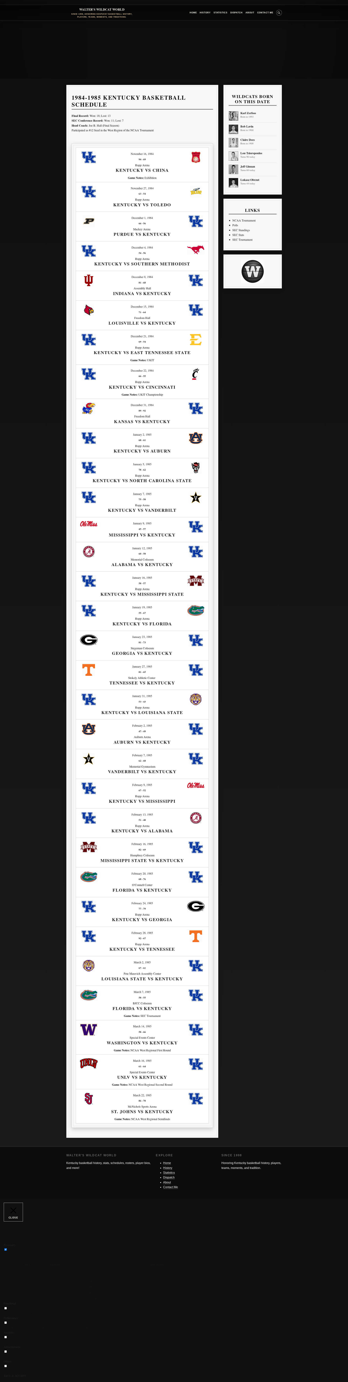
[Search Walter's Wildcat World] (279, 13)
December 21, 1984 (142, 336)
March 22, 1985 (142, 1095)
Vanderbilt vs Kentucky (142, 771)
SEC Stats (238, 235)
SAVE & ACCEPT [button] (15, 1376)
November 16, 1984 (142, 154)
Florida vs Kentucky (142, 890)
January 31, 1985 (142, 696)
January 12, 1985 (142, 548)
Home (193, 12)
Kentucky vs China (142, 170)
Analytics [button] (9, 1332)
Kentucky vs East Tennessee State (142, 352)
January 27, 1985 (142, 666)
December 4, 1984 (142, 247)
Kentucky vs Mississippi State (142, 594)
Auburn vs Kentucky (142, 742)
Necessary (14, 1249)
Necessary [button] (10, 1245)
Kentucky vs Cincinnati (142, 387)
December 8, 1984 (142, 277)
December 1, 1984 (142, 218)
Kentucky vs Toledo (142, 204)
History (205, 12)
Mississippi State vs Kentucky (142, 860)
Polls (235, 225)
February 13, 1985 (142, 814)
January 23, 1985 (142, 637)
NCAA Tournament (244, 220)
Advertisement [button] (12, 1347)
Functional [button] (10, 1303)
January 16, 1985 (142, 577)
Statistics (220, 12)
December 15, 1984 (142, 306)
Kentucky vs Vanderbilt (142, 510)
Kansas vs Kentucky (142, 421)
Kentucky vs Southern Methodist (142, 263)
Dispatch (236, 12)
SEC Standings (241, 230)
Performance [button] (11, 1318)
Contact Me (265, 12)
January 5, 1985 (142, 464)
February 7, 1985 (142, 755)
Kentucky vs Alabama (142, 830)
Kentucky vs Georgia (142, 919)
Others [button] (7, 1361)
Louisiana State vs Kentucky (142, 978)
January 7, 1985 (142, 494)
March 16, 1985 (142, 1060)
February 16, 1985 (142, 844)
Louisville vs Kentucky (142, 323)
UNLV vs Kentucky (142, 1077)
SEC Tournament (242, 239)
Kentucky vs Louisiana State (142, 712)
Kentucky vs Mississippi (142, 801)
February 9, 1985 (142, 785)
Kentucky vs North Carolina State (142, 480)
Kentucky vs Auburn (142, 451)
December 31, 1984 (142, 405)
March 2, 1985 (142, 962)
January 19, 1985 (142, 607)
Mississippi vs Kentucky (142, 535)
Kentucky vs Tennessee (142, 949)
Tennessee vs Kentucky (142, 682)
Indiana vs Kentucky (142, 293)
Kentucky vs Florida (142, 623)
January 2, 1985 (142, 434)
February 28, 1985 (142, 933)
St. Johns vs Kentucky (142, 1111)
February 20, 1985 (142, 873)
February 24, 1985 (142, 903)
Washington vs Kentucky (142, 1042)
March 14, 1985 (142, 1026)
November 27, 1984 (142, 188)
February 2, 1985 (142, 725)
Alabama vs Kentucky (142, 564)
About (250, 12)
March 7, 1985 (142, 992)
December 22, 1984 (142, 370)
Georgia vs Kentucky (142, 653)
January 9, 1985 (142, 523)
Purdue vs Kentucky (142, 234)
